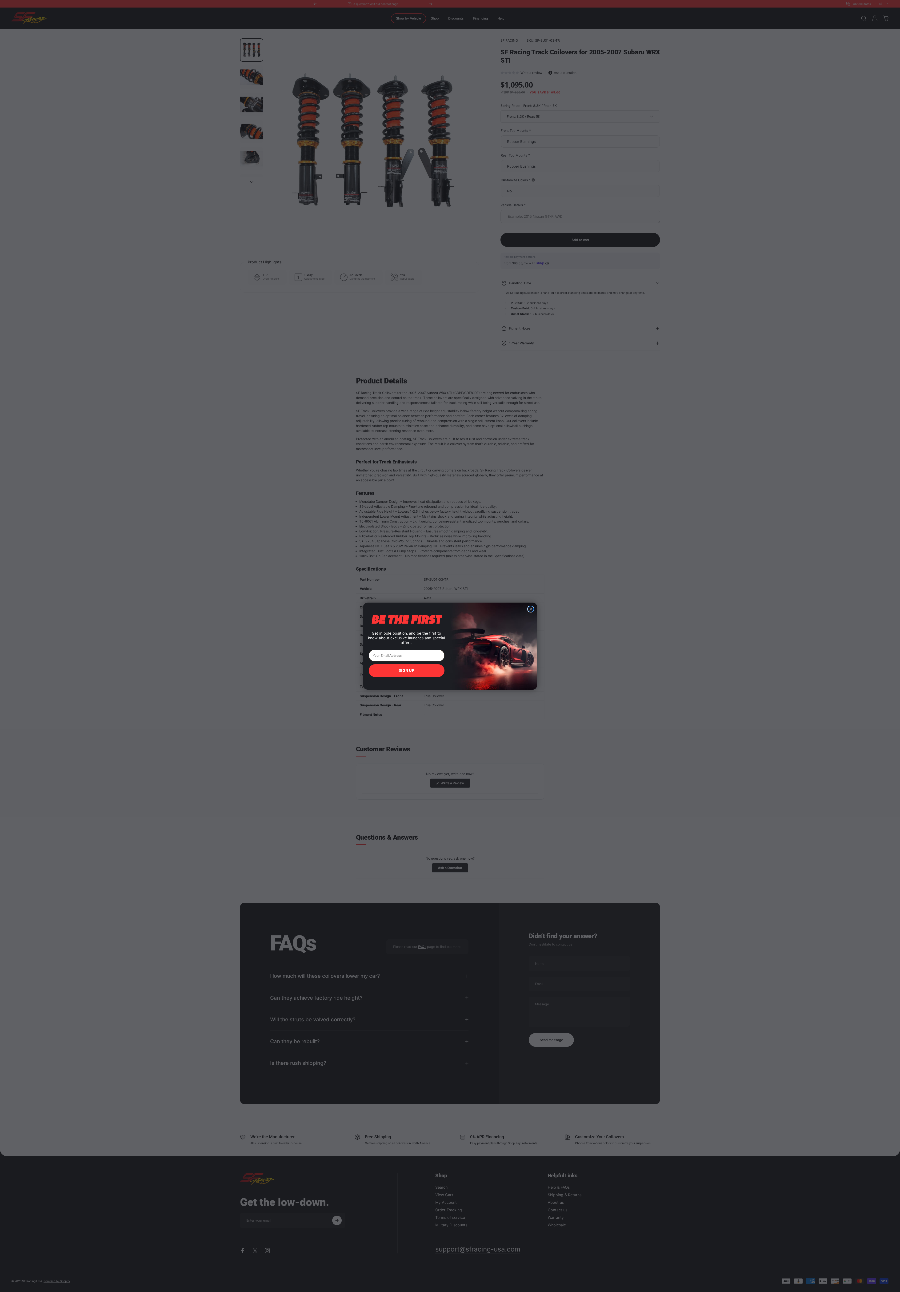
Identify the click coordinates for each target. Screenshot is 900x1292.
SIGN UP (406, 670)
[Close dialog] (531, 609)
